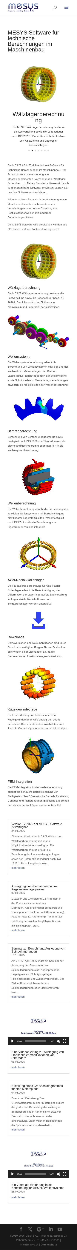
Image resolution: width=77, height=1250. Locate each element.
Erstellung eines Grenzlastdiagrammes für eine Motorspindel (37, 1087)
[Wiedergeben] (12, 1041)
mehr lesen (18, 867)
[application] (38, 1027)
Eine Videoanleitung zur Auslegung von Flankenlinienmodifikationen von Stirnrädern (37, 1055)
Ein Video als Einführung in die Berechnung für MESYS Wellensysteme (37, 1186)
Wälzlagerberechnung (38, 117)
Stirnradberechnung (22, 431)
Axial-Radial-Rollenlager (26, 580)
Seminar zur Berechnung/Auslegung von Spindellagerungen (38, 950)
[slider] (35, 1041)
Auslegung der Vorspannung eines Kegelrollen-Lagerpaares (34, 888)
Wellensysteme (19, 357)
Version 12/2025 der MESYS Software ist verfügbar (36, 825)
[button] (38, 1027)
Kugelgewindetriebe (22, 709)
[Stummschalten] (58, 1041)
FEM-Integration (20, 781)
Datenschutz (49, 1244)
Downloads (16, 637)
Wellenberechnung (22, 503)
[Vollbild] (64, 1041)
